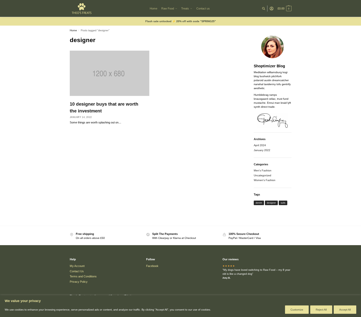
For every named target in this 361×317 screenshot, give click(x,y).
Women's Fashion (264, 180)
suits (283, 203)
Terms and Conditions (83, 276)
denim (259, 203)
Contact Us (77, 271)
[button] (284, 8)
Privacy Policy (79, 281)
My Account (77, 266)
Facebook (152, 266)
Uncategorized (262, 175)
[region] (180, 306)
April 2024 (260, 145)
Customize (297, 309)
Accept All (345, 309)
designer (271, 203)
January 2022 (262, 150)
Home (73, 30)
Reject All (321, 309)
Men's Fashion (262, 170)
